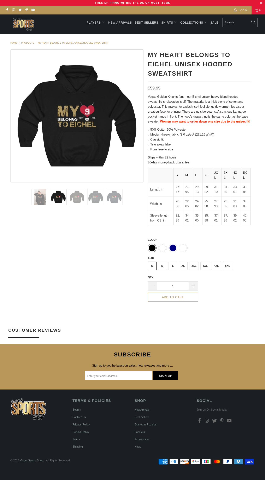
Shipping (77, 446)
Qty (150, 277)
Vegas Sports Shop (31, 460)
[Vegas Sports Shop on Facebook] (7, 10)
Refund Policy (80, 432)
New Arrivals (120, 22)
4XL (216, 265)
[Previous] (17, 115)
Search (76, 409)
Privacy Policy (81, 424)
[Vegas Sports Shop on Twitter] (20, 10)
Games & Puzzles (146, 424)
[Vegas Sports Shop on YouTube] (33, 10)
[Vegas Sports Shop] (23, 24)
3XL (205, 265)
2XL (194, 265)
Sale (214, 22)
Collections (192, 22)
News (138, 446)
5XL (227, 265)
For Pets (140, 432)
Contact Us (79, 417)
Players (94, 22)
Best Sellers (146, 22)
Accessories (142, 439)
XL (183, 265)
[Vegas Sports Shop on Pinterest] (26, 10)
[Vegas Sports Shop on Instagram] (13, 10)
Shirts (167, 22)
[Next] (136, 115)
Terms (76, 439)
